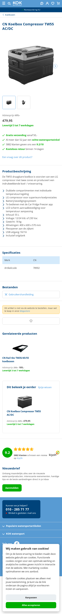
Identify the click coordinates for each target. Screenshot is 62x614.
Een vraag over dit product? (17, 157)
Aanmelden (12, 487)
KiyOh (20, 458)
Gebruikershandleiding (21, 294)
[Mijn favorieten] (52, 3)
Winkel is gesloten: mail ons (22, 513)
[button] (9, 102)
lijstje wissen (45, 387)
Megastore (25, 311)
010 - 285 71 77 (17, 509)
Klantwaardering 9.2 (32, 10)
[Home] (17, 4)
